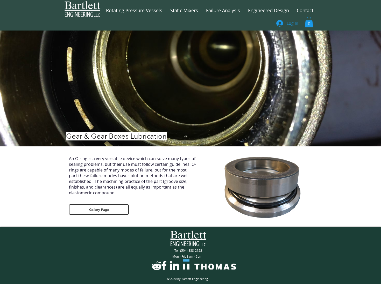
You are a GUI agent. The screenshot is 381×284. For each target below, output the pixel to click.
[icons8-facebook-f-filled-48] (164, 265)
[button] (309, 22)
